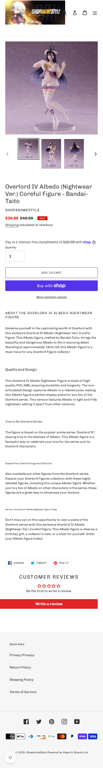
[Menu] (95, 12)
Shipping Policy (22, 680)
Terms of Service (23, 692)
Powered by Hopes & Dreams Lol (67, 752)
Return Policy (20, 667)
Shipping (11, 225)
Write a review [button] (49, 604)
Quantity (10, 247)
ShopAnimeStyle (36, 752)
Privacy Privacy (22, 655)
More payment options (51, 297)
